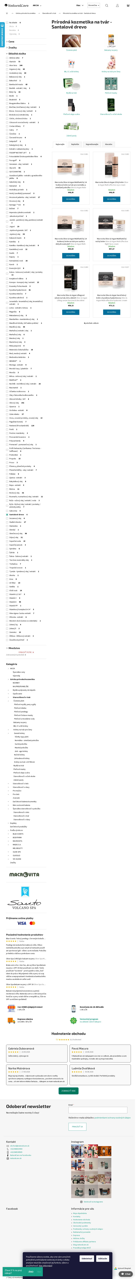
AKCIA (12, 668)
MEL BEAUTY (18, 848)
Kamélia (14, 241)
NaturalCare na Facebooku (20, 1155)
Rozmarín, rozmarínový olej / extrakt (26, 496)
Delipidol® (15, 141)
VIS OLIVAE (17, 859)
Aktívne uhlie (16, 58)
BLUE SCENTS (18, 834)
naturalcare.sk (16, 1158)
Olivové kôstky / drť (19, 399)
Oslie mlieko (16, 414)
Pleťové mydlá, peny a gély (25, 704)
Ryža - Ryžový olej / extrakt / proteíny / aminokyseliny (24, 505)
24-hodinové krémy (22, 758)
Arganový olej (17, 69)
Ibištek (13, 208)
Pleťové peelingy (21, 711)
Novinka (14, 30)
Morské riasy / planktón (20, 368)
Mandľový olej (17, 327)
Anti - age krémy (21, 751)
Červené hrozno (17, 137)
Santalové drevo (18, 514)
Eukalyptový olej (17, 145)
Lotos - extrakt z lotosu (20, 308)
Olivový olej (16, 403)
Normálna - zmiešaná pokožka (27, 740)
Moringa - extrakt (17, 365)
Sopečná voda (17, 541)
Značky (13, 862)
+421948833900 (16, 1149)
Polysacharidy (16, 441)
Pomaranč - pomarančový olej (23, 444)
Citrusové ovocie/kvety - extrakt (24, 122)
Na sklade (15, 22)
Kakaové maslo (17, 238)
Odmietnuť (87, 1258)
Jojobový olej (17, 234)
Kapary (13, 257)
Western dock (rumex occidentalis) (25, 621)
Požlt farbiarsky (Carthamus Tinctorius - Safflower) (25, 449)
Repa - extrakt (16, 485)
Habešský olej (16, 182)
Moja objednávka (80, 1213)
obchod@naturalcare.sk (19, 1146)
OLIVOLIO (16, 855)
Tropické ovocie (17, 567)
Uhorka (13, 575)
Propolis (14, 458)
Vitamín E (15, 602)
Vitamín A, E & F (17, 594)
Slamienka (15, 526)
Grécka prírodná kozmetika (22, 679)
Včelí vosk (15, 590)
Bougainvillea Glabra (19, 103)
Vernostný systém (80, 1226)
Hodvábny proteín (18, 189)
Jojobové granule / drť (20, 230)
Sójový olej (16, 537)
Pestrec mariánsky (18, 433)
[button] (126, 1274)
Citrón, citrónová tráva (20, 118)
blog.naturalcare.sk (81, 1244)
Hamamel (14, 186)
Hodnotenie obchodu (69, 1033)
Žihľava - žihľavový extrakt (21, 636)
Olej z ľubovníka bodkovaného (23, 395)
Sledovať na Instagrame (93, 1202)
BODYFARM (17, 837)
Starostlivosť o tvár (22, 697)
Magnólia (14, 311)
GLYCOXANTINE (17, 171)
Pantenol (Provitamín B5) (21, 425)
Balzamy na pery (20, 722)
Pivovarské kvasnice (19, 437)
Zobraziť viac (68, 1090)
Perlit (13, 429)
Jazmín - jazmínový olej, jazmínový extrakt (26, 221)
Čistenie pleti (19, 701)
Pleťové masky (20, 769)
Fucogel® (14, 160)
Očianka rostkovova (19, 391)
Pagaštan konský (17, 421)
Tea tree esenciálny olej (20, 560)
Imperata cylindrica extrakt (21, 212)
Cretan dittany (16, 126)
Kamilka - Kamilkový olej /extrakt (24, 245)
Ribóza (14, 489)
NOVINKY (16, 683)
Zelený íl (14, 628)
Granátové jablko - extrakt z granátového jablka (25, 177)
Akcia (13, 26)
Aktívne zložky (79, 1238)
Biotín (13, 96)
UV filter (14, 583)
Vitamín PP (15, 605)
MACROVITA (17, 841)
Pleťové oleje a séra (22, 772)
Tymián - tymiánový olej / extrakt (24, 571)
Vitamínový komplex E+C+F (21, 609)
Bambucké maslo (18, 84)
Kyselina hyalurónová (20, 290)
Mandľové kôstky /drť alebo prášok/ (25, 323)
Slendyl (14, 529)
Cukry (13, 130)
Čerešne (14, 134)
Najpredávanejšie (92, 144)
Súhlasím (102, 1258)
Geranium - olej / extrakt (20, 164)
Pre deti (16, 794)
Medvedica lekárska (19, 357)
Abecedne (108, 144)
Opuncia (14, 406)
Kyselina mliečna (17, 293)
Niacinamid (15, 387)
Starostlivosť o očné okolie (24, 776)
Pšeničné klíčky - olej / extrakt (23, 470)
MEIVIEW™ (14, 361)
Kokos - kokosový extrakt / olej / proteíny (26, 273)
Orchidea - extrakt (18, 410)
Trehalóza (15, 564)
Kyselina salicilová (18, 297)
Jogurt (14, 226)
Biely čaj (14, 92)
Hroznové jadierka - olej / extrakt (24, 197)
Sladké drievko (17, 522)
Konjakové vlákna (18, 278)
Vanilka (13, 586)
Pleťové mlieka (20, 708)
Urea (13, 579)
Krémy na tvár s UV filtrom (24, 762)
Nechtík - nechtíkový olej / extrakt (25, 384)
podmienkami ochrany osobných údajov (113, 1117)
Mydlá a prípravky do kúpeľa (24, 690)
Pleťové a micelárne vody (24, 719)
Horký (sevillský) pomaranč (21, 193)
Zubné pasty (19, 780)
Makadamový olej (18, 315)
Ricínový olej (16, 493)
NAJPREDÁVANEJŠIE (20, 686)
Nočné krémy (19, 754)
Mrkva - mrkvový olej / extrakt (23, 376)
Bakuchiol (14, 80)
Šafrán (13, 552)
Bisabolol (14, 99)
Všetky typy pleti (21, 736)
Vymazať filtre (25, 652)
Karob (13, 264)
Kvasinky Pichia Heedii (20, 286)
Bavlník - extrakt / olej (19, 88)
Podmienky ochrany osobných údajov (88, 1229)
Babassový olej (17, 77)
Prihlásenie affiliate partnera (84, 1241)
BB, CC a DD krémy (21, 726)
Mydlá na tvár (19, 765)
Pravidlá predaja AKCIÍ (82, 1248)
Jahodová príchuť (18, 216)
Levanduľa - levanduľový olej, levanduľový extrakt (26, 302)
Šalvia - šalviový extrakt (20, 556)
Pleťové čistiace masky (23, 715)
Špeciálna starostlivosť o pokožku (26, 808)
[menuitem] (37, 5)
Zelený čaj (15, 624)
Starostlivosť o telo (20, 783)
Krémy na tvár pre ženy (23, 729)
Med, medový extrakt (19, 353)
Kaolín (13, 253)
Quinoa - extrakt (17, 477)
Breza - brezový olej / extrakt (22, 111)
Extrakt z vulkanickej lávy (21, 149)
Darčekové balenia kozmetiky (25, 801)
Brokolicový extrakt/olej (20, 115)
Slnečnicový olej (18, 533)
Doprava (76, 1235)
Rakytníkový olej (17, 481)
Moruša (14, 372)
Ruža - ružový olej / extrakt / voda (24, 500)
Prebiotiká (15, 455)
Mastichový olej (17, 342)
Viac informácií (45, 1265)
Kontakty (76, 1216)
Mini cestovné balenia (21, 805)
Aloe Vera (15, 65)
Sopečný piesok (17, 545)
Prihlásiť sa (77, 1126)
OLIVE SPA (17, 852)
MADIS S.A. (17, 844)
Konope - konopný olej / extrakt (24, 282)
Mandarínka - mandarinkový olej (23, 319)
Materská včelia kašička (21, 349)
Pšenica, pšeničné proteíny (22, 466)
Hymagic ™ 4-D (16, 205)
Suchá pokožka (21, 744)
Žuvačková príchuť (18, 640)
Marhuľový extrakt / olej (20, 330)
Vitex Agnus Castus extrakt (21, 613)
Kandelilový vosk (18, 249)
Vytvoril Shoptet (124, 1268)
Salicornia (15, 511)
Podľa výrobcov (16, 830)
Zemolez (15, 632)
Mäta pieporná (16, 346)
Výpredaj (14, 34)
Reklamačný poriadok (81, 1232)
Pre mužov (17, 790)
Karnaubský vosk (18, 260)
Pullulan (14, 474)
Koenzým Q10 (16, 268)
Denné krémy (19, 733)
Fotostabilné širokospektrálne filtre (25, 156)
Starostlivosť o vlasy (21, 787)
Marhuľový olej (16, 334)
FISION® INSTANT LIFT (19, 152)
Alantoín (14, 61)
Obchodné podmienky (82, 1222)
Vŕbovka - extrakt (17, 617)
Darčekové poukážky (18, 826)
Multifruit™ (15, 380)
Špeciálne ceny (19, 672)
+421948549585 (16, 1152)
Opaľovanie (17, 693)
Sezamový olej (17, 518)
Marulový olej (16, 338)
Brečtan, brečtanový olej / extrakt (24, 107)
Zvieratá (16, 798)
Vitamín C (14, 598)
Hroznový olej (16, 201)
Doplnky (13, 823)
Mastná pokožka (21, 747)
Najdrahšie (75, 144)
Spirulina (14, 548)
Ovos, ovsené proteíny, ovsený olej (25, 418)
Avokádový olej (17, 73)
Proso (13, 462)
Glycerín (14, 168)
